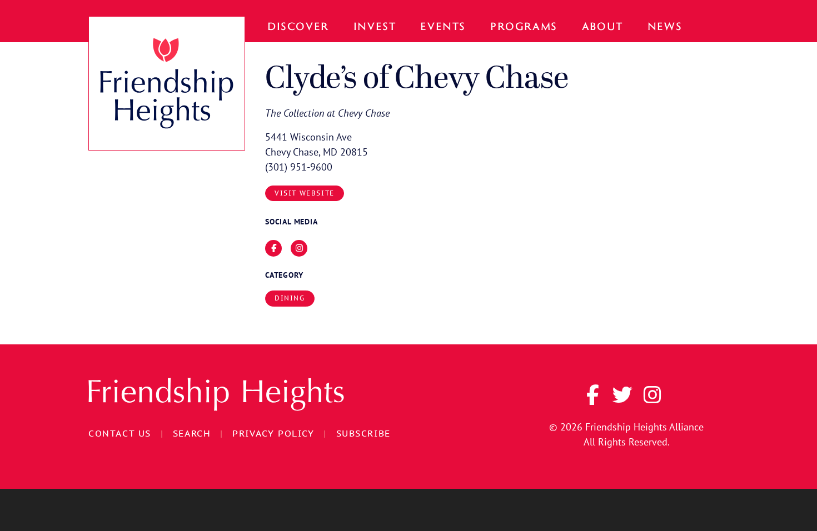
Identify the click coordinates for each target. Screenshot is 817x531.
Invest (374, 26)
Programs (523, 26)
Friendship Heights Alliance (644, 426)
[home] (166, 83)
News (664, 26)
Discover (298, 26)
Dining (290, 298)
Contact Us (119, 433)
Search (192, 433)
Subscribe (363, 433)
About (602, 26)
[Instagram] (652, 395)
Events (443, 26)
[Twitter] (622, 395)
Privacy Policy (273, 433)
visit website (305, 193)
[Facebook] (592, 395)
